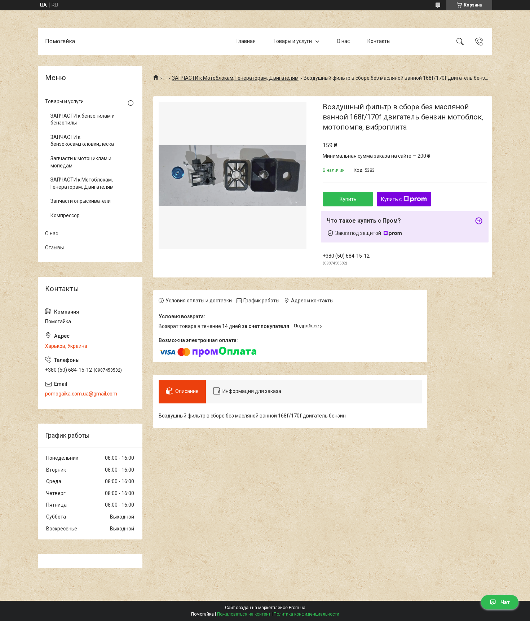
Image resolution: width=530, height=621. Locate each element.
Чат (505, 602)
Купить (348, 199)
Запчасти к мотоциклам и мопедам (80, 162)
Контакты (378, 41)
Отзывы (54, 247)
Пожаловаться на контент (243, 614)
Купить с (391, 199)
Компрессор (65, 215)
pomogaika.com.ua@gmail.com (81, 394)
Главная (246, 41)
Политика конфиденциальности (306, 614)
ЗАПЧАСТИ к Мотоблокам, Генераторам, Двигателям (235, 78)
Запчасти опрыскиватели (80, 201)
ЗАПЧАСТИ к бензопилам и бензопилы (82, 119)
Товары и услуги (292, 41)
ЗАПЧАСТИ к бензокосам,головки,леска (82, 140)
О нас (343, 41)
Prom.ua (297, 607)
